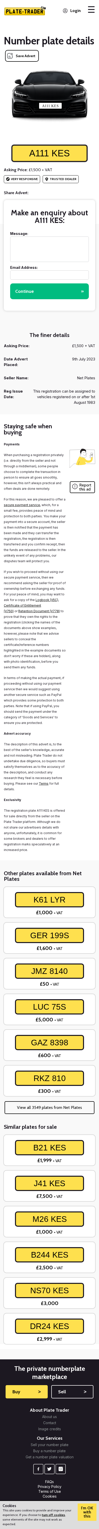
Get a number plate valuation (50, 1457)
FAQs (49, 1482)
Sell (72, 1392)
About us (49, 1417)
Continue (49, 291)
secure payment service (22, 505)
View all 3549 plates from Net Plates (49, 1107)
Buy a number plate (49, 1451)
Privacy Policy (49, 1486)
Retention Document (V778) (39, 611)
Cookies (50, 1496)
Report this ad (85, 487)
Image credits (49, 1429)
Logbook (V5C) (47, 600)
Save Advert (25, 56)
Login (75, 10)
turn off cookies (53, 1515)
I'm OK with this (87, 1512)
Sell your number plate (50, 1445)
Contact (49, 1423)
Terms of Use (49, 1491)
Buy (26, 1392)
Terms (43, 783)
